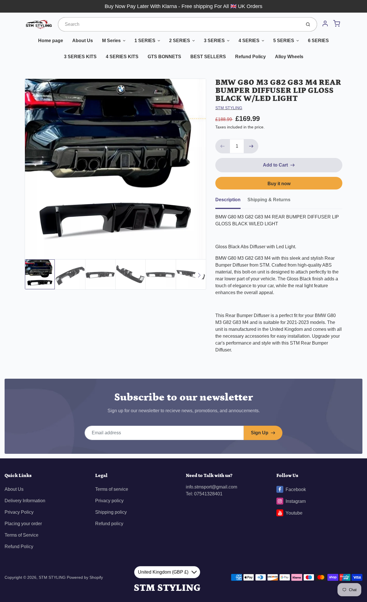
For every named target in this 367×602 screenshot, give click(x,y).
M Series (111, 40)
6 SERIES (318, 40)
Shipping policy (111, 512)
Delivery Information (25, 500)
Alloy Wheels (289, 56)
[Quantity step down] (222, 146)
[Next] (199, 275)
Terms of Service (21, 535)
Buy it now (279, 183)
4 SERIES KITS (122, 56)
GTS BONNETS (164, 56)
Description (228, 199)
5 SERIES (283, 40)
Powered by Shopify (85, 577)
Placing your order (23, 523)
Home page (50, 40)
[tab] (231, 201)
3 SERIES (214, 40)
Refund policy (109, 523)
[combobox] (179, 24)
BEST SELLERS (208, 56)
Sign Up (259, 432)
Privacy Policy (19, 512)
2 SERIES (179, 40)
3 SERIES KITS (80, 56)
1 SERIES (144, 40)
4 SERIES (249, 40)
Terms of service (111, 489)
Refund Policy (250, 56)
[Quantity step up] (251, 146)
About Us (82, 40)
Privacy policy (109, 500)
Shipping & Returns (268, 199)
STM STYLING (228, 107)
